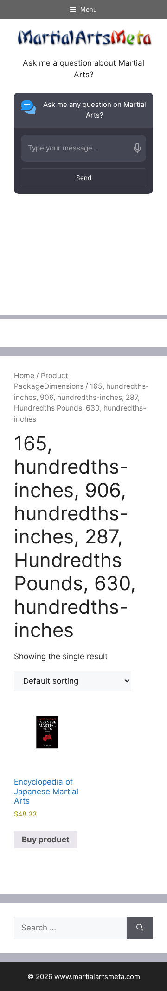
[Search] (140, 928)
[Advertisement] (83, 267)
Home (24, 375)
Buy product (46, 839)
